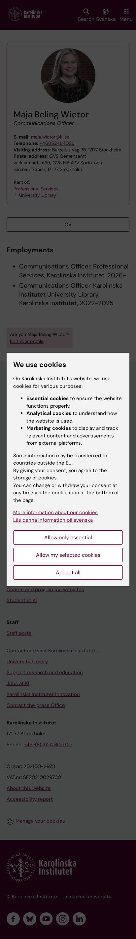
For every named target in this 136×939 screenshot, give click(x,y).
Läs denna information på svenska (53, 520)
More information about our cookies (55, 512)
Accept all (68, 572)
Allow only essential (68, 537)
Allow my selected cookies (68, 554)
